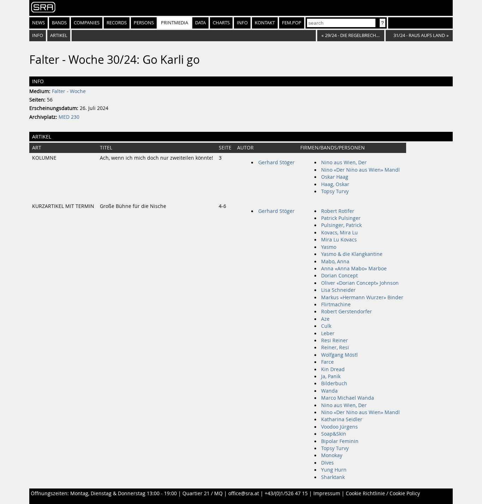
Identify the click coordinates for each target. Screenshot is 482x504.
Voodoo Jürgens (339, 427)
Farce (327, 362)
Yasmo (328, 247)
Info (242, 23)
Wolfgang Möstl (339, 355)
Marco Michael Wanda (347, 398)
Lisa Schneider (338, 290)
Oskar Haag (334, 177)
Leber (328, 333)
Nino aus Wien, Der (344, 162)
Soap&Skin (333, 434)
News (38, 23)
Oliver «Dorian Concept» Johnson (360, 283)
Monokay (331, 455)
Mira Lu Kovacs (339, 239)
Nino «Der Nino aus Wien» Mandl (360, 170)
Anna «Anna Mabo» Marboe (354, 268)
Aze (325, 319)
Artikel (58, 35)
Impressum (326, 493)
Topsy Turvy (335, 191)
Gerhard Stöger (276, 162)
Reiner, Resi (335, 347)
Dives (327, 463)
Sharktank (333, 477)
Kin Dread (333, 369)
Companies (87, 23)
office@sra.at (243, 493)
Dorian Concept (339, 275)
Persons (144, 23)
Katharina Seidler (341, 419)
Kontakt (265, 23)
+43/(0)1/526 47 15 (286, 493)
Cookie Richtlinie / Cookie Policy (383, 493)
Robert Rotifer (337, 211)
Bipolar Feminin (340, 441)
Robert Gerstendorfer (346, 311)
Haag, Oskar (335, 184)
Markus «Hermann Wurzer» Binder (362, 297)
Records (117, 23)
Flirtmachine (336, 304)
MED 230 (69, 117)
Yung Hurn (334, 470)
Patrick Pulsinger (341, 218)
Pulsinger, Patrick (341, 225)
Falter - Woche (69, 91)
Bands (59, 23)
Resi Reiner (334, 340)
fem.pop (291, 23)
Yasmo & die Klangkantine (351, 254)
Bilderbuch (334, 383)
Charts (221, 23)
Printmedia (174, 23)
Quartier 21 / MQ (202, 493)
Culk (326, 326)
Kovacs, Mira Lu (339, 232)
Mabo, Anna (335, 261)
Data (200, 23)
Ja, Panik (331, 376)
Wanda (329, 391)
